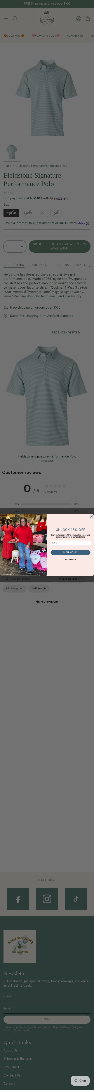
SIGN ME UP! (70, 553)
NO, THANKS (70, 560)
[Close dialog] (91, 516)
